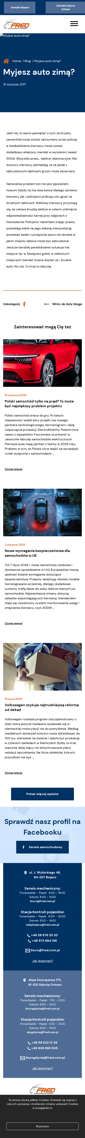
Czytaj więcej (13, 469)
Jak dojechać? (42, 961)
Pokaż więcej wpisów (42, 794)
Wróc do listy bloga (67, 304)
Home (16, 61)
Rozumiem (42, 1126)
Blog (28, 61)
